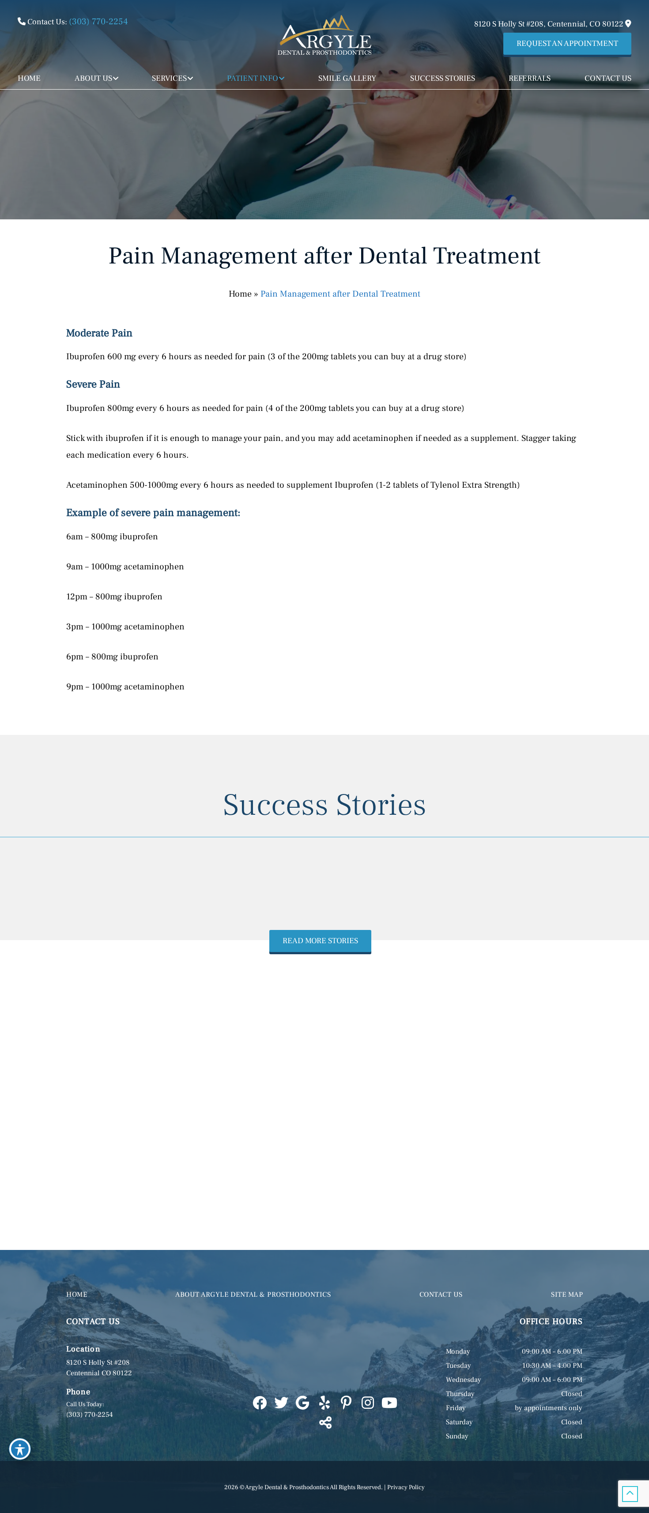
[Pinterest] (346, 1403)
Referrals (530, 78)
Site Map (567, 1294)
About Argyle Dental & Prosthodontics (253, 1294)
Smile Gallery (347, 78)
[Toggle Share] (324, 1423)
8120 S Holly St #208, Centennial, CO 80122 (549, 24)
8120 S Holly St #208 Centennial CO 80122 (99, 1368)
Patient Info (252, 78)
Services (169, 78)
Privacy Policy (406, 1487)
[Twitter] (281, 1403)
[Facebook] (259, 1403)
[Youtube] (389, 1403)
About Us (93, 78)
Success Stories (442, 78)
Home (29, 78)
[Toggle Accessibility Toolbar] (19, 1449)
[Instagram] (367, 1403)
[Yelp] (324, 1403)
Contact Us (608, 78)
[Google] (302, 1403)
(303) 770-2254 (98, 21)
